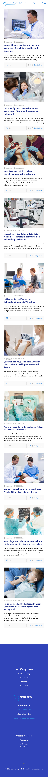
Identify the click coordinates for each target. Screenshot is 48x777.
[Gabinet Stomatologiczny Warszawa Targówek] (10, 3)
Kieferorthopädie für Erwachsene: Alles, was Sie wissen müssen (23, 428)
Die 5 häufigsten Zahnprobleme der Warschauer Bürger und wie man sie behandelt (21, 111)
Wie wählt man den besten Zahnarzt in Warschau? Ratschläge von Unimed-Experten (22, 48)
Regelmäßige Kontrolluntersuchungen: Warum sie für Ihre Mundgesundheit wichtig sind (22, 606)
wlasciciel (9, 42)
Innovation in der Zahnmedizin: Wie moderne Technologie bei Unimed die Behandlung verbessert (22, 236)
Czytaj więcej (38, 65)
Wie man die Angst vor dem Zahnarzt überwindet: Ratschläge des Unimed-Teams (22, 364)
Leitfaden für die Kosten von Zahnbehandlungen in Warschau (19, 301)
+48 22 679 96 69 (24, 710)
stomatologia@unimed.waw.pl (24, 718)
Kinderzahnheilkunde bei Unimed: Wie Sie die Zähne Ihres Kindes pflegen (22, 491)
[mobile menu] (45, 3)
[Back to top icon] (24, 763)
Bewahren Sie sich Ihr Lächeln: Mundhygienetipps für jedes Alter (20, 173)
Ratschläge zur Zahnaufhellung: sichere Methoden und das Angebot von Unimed (23, 543)
